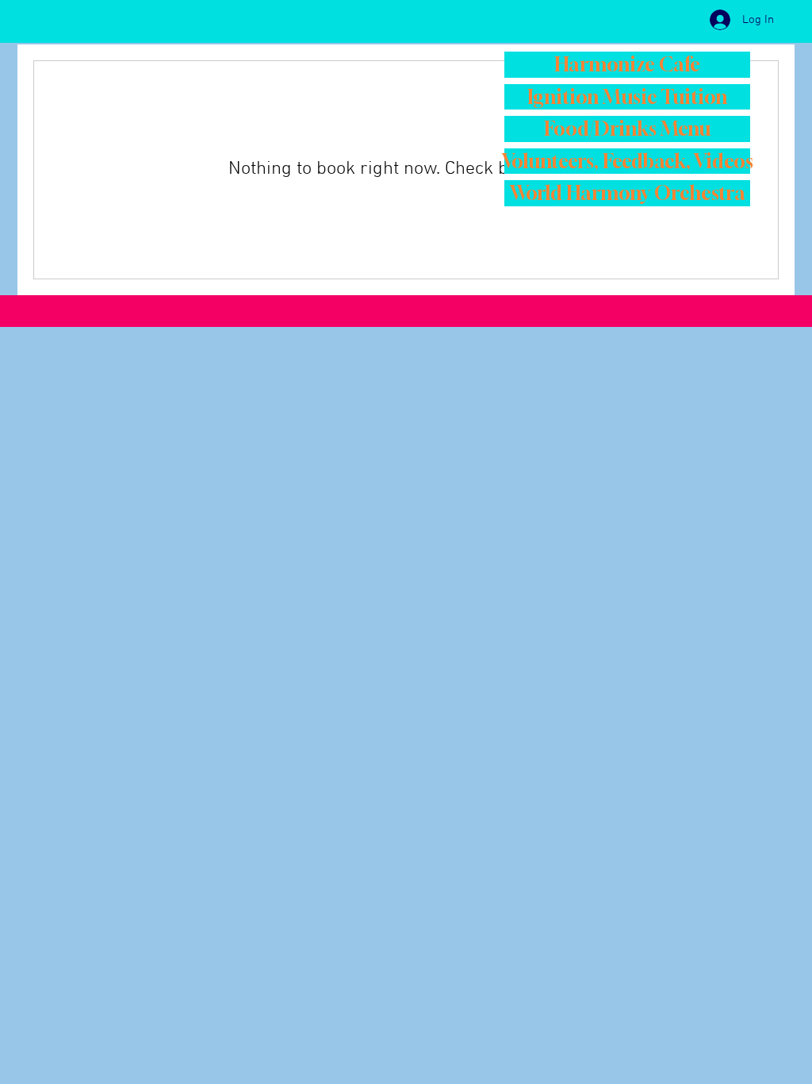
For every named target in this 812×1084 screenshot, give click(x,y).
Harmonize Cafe (627, 64)
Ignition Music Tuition (627, 97)
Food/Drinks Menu (627, 128)
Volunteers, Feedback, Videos (627, 161)
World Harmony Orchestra (627, 193)
